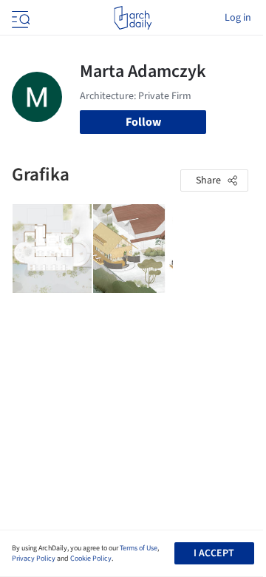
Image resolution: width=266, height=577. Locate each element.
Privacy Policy (33, 558)
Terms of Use (138, 548)
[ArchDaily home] (132, 18)
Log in (238, 18)
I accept (214, 553)
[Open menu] (19, 17)
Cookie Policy (91, 558)
